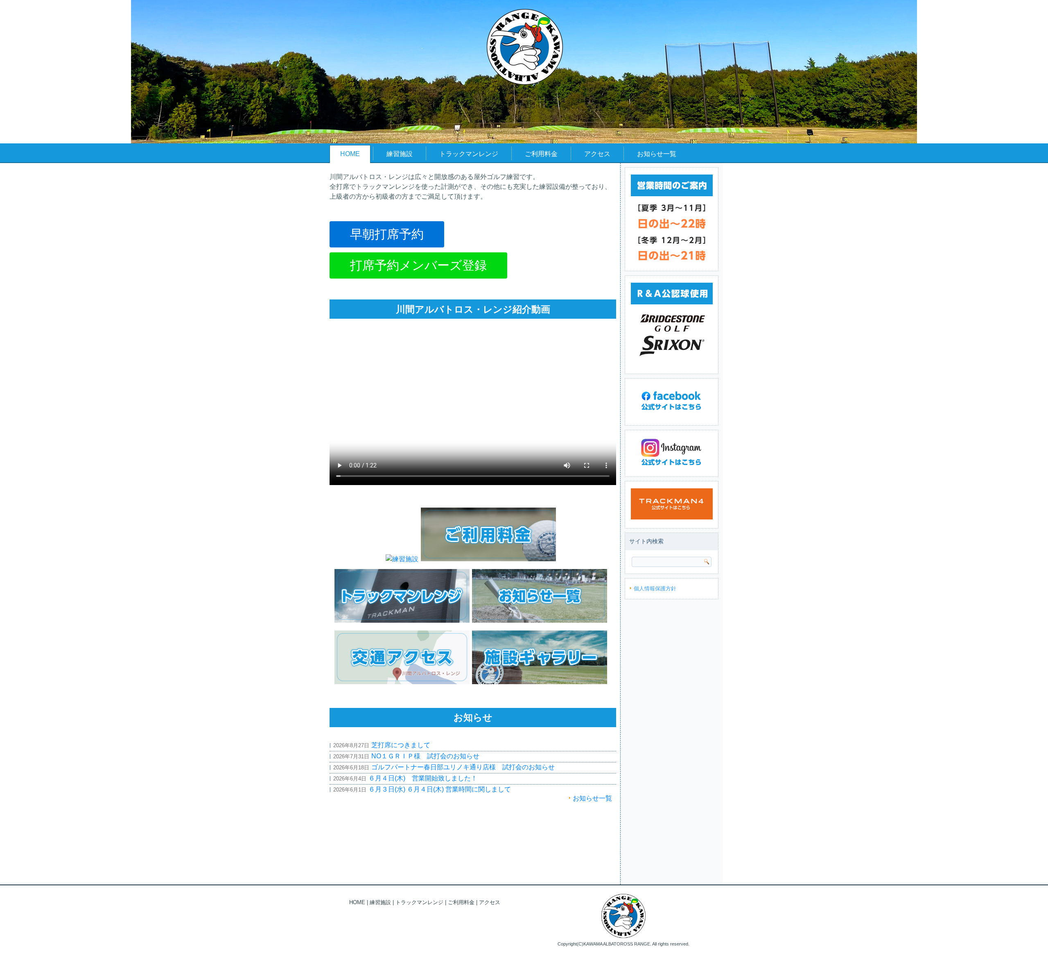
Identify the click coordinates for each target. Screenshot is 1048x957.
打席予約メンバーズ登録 (418, 265)
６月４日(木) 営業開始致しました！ (422, 778)
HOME (350, 153)
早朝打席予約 (387, 234)
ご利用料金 (541, 153)
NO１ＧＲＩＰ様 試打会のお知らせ (425, 756)
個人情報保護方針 (655, 588)
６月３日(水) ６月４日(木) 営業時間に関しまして (439, 789)
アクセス (597, 153)
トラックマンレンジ (468, 153)
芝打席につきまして (400, 745)
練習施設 (399, 153)
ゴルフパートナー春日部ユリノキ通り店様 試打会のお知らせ (463, 767)
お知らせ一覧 (656, 153)
